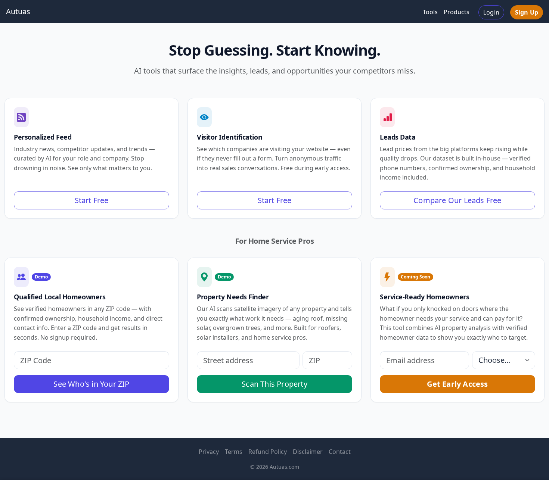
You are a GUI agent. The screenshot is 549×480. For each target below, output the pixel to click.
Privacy (209, 452)
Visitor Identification (229, 137)
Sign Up (526, 12)
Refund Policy (267, 452)
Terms (233, 452)
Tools (430, 12)
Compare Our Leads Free (457, 200)
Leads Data (398, 137)
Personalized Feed (42, 137)
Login (491, 12)
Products (456, 12)
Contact (340, 452)
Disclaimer (308, 452)
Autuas (18, 11)
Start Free (92, 200)
